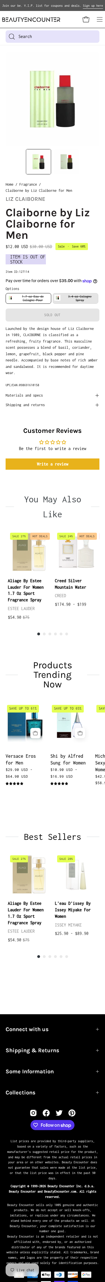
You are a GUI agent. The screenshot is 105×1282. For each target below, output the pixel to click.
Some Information (30, 1071)
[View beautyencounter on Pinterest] (72, 1113)
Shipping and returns (25, 405)
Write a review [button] (52, 464)
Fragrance (28, 184)
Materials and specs (24, 395)
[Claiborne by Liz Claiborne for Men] (38, 161)
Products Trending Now (52, 674)
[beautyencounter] (31, 19)
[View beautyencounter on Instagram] (33, 1113)
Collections (21, 1092)
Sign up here (93, 5)
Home (9, 184)
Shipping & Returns (32, 1050)
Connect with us (27, 1029)
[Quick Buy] (35, 733)
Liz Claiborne (25, 199)
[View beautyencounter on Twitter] (59, 1113)
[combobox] (52, 36)
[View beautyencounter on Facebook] (46, 1113)
